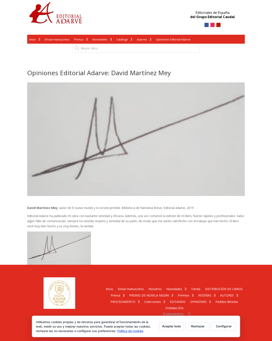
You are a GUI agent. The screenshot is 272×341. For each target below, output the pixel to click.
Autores (142, 39)
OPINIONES (198, 301)
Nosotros (155, 289)
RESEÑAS (204, 295)
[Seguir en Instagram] (212, 25)
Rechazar (198, 326)
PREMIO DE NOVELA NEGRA (149, 295)
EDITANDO (178, 301)
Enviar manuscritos (57, 39)
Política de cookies (130, 331)
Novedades (100, 39)
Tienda (195, 289)
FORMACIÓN (174, 308)
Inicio (32, 39)
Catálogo (122, 39)
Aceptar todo (171, 326)
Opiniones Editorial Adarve (173, 39)
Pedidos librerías (226, 301)
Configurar (224, 326)
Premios (183, 295)
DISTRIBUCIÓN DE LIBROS (224, 289)
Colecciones (152, 301)
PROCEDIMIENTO (122, 301)
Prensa (79, 39)
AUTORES (227, 295)
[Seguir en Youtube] (218, 25)
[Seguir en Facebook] (206, 25)
